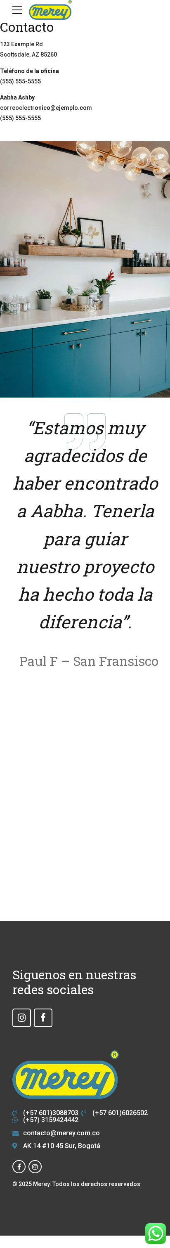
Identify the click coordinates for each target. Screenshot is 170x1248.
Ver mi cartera (85, 820)
